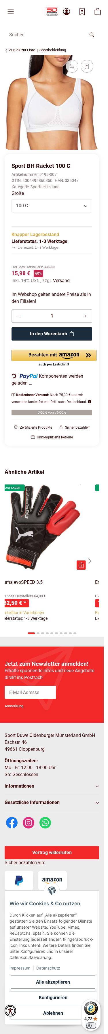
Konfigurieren (53, 997)
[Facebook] (12, 822)
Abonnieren (77, 692)
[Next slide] (89, 561)
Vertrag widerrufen (52, 852)
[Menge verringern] (19, 316)
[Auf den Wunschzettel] (87, 66)
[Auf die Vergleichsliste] (72, 66)
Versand (61, 280)
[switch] (91, 1025)
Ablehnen (53, 1013)
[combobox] (52, 205)
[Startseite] (52, 11)
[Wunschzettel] (82, 11)
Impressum (20, 967)
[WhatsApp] (45, 822)
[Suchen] (92, 34)
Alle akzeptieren (53, 982)
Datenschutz (48, 967)
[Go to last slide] (13, 561)
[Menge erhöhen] (85, 316)
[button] (11, 11)
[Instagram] (28, 822)
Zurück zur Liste (21, 50)
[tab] (31, 633)
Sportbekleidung (45, 187)
